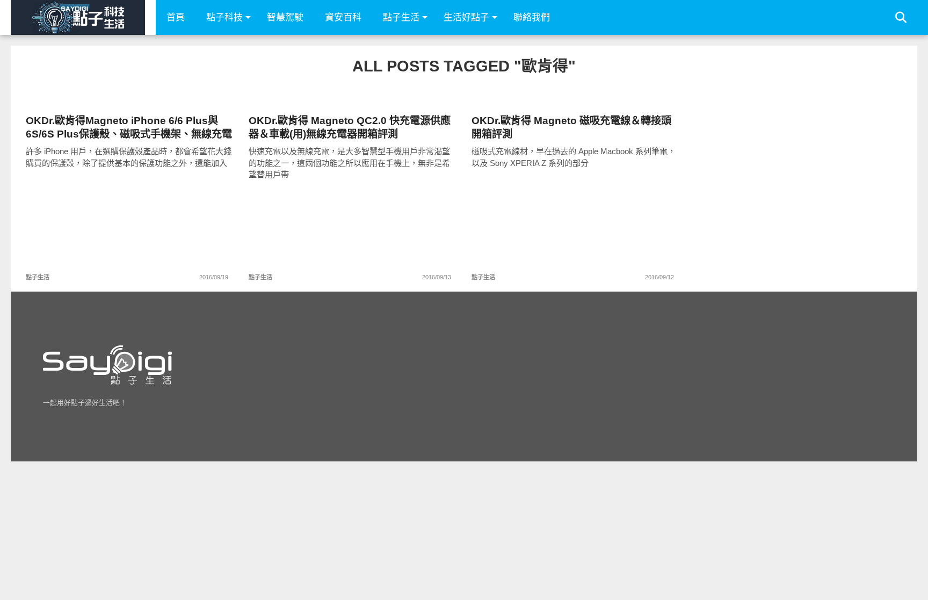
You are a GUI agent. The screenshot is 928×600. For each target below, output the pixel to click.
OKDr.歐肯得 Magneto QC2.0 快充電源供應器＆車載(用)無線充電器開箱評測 (350, 127)
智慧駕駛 (285, 17)
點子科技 (224, 17)
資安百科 (343, 17)
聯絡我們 (531, 17)
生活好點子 (466, 17)
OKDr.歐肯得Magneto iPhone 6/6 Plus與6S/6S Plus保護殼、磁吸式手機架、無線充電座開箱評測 (129, 127)
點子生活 (401, 17)
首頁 (175, 17)
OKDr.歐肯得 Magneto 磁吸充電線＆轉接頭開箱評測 (571, 127)
